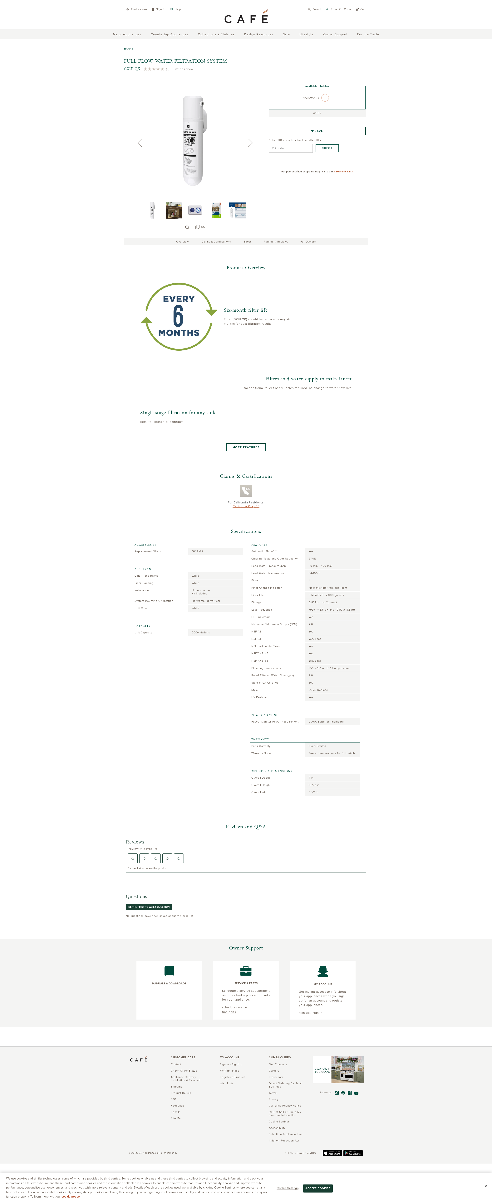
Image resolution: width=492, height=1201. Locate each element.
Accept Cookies (318, 1188)
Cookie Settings (287, 1188)
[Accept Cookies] (486, 1186)
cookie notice (71, 1196)
